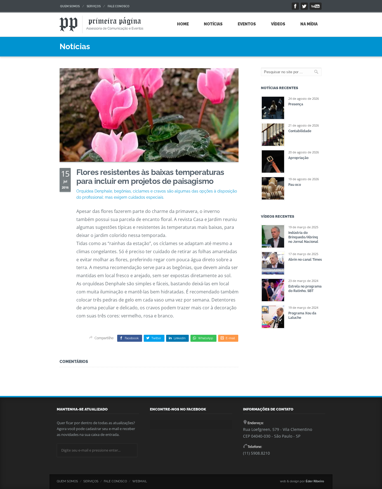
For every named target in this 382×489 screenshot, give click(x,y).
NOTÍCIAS (213, 24)
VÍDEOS (278, 24)
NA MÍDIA (309, 24)
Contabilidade (299, 131)
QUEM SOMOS (70, 6)
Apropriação (298, 158)
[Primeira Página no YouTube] (316, 6)
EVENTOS (247, 24)
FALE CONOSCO (118, 6)
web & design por (302, 481)
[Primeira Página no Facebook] (295, 6)
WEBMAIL (139, 481)
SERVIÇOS (94, 6)
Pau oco (294, 185)
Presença (295, 104)
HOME (183, 24)
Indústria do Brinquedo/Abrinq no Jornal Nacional (303, 237)
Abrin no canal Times (305, 260)
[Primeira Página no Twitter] (304, 6)
